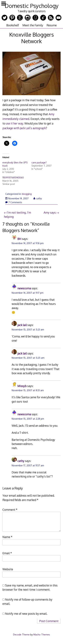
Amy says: (50, 212)
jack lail (22, 325)
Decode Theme (21, 634)
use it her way (14, 123)
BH (19, 239)
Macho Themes (41, 634)
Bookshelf (12, 25)
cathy (39, 198)
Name (7, 537)
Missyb (22, 386)
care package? (39, 162)
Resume (52, 25)
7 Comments (15, 202)
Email (7, 553)
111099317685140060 (13, 177)
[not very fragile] (31, 95)
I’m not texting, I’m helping (17, 214)
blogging (27, 194)
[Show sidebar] (3, 3)
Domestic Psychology (31, 5)
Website (7, 569)
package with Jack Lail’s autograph (24, 128)
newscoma (24, 288)
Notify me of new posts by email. (26, 613)
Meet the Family (32, 25)
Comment (9, 509)
